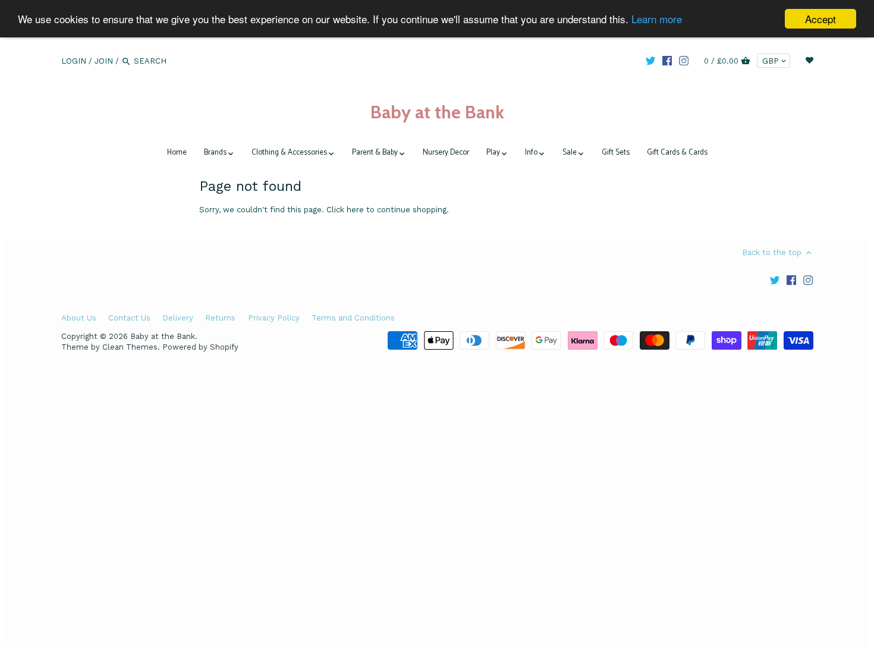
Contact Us (129, 317)
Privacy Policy (274, 317)
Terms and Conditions (353, 317)
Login (73, 60)
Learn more (656, 19)
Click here (345, 209)
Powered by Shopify (200, 347)
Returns (220, 317)
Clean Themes (130, 347)
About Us (78, 317)
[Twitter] (650, 60)
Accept (820, 18)
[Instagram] (683, 60)
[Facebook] (667, 60)
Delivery (177, 317)
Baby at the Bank (437, 112)
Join (104, 60)
